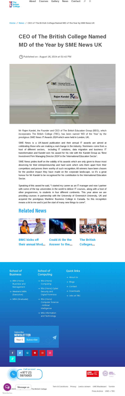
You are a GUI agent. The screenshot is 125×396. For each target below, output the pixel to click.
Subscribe (32, 340)
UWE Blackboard (99, 387)
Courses (43, 1)
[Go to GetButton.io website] (7, 393)
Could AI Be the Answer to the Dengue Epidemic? (62, 245)
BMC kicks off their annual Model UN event (32, 245)
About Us (73, 277)
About (32, 1)
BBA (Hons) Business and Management (18, 284)
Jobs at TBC (74, 296)
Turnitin (112, 387)
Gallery (55, 1)
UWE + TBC (110, 391)
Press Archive (97, 391)
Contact (75, 1)
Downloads (74, 291)
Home (12, 23)
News (65, 1)
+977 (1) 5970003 (26, 374)
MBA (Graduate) (20, 299)
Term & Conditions (60, 387)
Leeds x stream (84, 387)
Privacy (73, 387)
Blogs (72, 282)
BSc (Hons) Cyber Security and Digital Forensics (49, 292)
